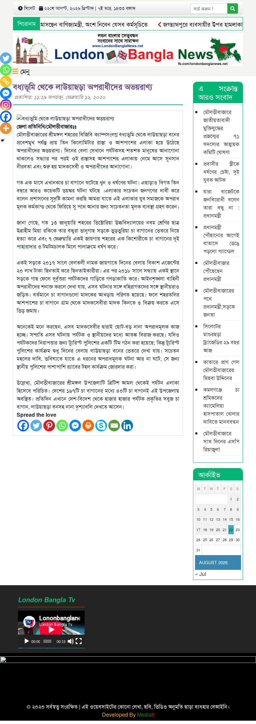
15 (231, 519)
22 (231, 529)
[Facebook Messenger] (75, 425)
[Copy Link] (6, 81)
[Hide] (2, 140)
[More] (6, 128)
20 (218, 529)
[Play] (26, 641)
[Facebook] (23, 425)
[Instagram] (6, 105)
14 (225, 519)
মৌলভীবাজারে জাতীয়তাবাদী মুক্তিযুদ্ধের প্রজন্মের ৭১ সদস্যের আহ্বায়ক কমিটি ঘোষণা (221, 132)
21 (225, 529)
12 (211, 519)
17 (198, 529)
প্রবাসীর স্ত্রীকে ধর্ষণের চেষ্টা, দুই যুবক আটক (221, 172)
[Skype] (101, 425)
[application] (51, 629)
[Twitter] (36, 425)
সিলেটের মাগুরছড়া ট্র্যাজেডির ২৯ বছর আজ (221, 338)
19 (211, 529)
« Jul (200, 574)
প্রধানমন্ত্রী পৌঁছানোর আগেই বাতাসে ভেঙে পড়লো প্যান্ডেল (221, 239)
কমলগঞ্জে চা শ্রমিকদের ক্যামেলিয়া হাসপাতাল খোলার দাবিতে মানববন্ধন (221, 405)
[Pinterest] (49, 425)
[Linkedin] (127, 425)
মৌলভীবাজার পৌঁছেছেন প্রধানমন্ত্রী (216, 271)
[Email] (114, 425)
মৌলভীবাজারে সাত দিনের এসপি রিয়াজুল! (221, 441)
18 (205, 529)
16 (238, 519)
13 (218, 519)
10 (198, 519)
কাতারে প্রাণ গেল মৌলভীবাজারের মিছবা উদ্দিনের (221, 370)
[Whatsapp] (62, 425)
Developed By (128, 714)
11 (205, 519)
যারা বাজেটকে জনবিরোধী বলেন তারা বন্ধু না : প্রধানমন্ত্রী (221, 203)
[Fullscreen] (78, 641)
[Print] (88, 425)
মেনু (24, 71)
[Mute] (70, 641)
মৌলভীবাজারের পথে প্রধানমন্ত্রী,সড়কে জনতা (219, 302)
